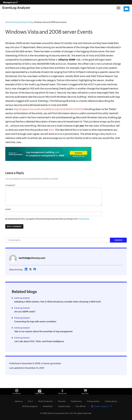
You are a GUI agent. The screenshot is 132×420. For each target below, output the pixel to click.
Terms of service (45, 401)
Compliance (76, 401)
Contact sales (64, 406)
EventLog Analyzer (52, 363)
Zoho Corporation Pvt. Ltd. (60, 413)
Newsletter (48, 406)
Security (61, 401)
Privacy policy (93, 401)
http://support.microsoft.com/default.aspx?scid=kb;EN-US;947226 (49, 109)
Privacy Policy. (84, 219)
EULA (30, 401)
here (51, 129)
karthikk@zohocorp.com (32, 258)
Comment (10, 185)
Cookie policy (111, 401)
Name (8, 209)
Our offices (81, 406)
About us (19, 401)
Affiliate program (30, 406)
